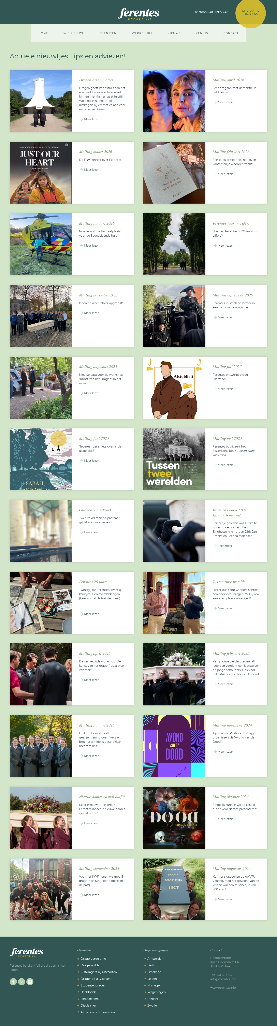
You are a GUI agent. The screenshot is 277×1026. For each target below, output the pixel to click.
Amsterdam (155, 959)
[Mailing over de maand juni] (41, 459)
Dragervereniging (93, 959)
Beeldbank (88, 992)
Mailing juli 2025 (227, 366)
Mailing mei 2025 (227, 438)
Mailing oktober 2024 (231, 796)
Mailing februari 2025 (231, 653)
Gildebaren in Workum (97, 509)
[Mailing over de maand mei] (174, 459)
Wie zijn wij (74, 33)
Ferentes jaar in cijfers (231, 223)
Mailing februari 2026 (231, 151)
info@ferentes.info (223, 979)
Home (43, 33)
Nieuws (173, 33)
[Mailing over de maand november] (41, 316)
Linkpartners (90, 999)
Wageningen (156, 992)
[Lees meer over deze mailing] (174, 890)
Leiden (152, 979)
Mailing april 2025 (95, 653)
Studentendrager (93, 985)
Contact (231, 33)
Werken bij (142, 33)
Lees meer (91, 532)
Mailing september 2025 (233, 294)
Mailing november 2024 (232, 725)
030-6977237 (225, 975)
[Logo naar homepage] (138, 14)
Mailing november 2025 (98, 294)
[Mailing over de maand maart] (41, 173)
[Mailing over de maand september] (174, 316)
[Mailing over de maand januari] (41, 244)
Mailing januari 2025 (97, 725)
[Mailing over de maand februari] (174, 173)
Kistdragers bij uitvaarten (99, 972)
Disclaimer (88, 1005)
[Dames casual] (41, 818)
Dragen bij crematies (96, 79)
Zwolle (152, 1005)
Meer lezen (91, 119)
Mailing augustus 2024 (232, 868)
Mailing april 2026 (228, 79)
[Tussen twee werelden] (174, 603)
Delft (151, 965)
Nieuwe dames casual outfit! (102, 796)
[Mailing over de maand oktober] (174, 818)
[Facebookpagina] (13, 981)
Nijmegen (154, 985)
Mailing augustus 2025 (98, 366)
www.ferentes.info (223, 988)
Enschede (154, 972)
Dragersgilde (90, 965)
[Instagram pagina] (21, 981)
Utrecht (152, 999)
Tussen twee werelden (230, 581)
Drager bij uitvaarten (96, 979)
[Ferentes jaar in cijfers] (174, 244)
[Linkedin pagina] (29, 981)
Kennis (202, 33)
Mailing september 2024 (99, 868)
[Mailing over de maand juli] (41, 388)
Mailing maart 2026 (95, 151)
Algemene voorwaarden (98, 1012)
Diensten (108, 33)
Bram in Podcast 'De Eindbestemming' (229, 512)
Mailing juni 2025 (94, 438)
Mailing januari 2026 (97, 223)
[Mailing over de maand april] (174, 101)
